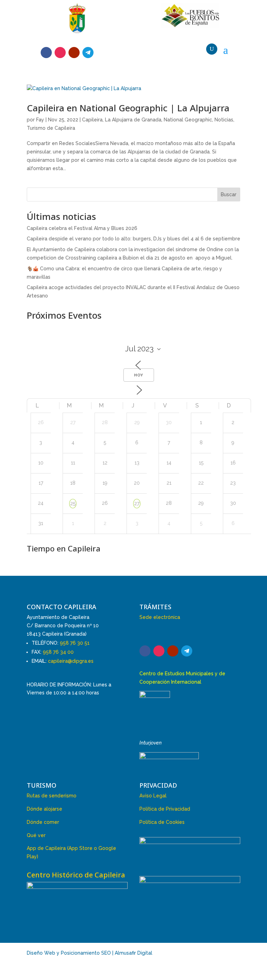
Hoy (138, 375)
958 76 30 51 (75, 643)
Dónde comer (43, 822)
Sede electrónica (159, 617)
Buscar (228, 194)
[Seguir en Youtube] (74, 52)
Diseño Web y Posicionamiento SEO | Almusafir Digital (89, 953)
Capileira (92, 119)
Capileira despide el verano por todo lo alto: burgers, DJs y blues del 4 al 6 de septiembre (133, 238)
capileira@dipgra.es (71, 661)
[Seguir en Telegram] (88, 52)
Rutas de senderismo (51, 795)
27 (136, 503)
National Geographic (188, 119)
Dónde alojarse (44, 809)
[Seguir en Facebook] (46, 52)
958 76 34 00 (58, 652)
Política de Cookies (162, 822)
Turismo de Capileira (51, 128)
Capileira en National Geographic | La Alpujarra (128, 108)
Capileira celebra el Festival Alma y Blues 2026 (82, 228)
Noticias (224, 119)
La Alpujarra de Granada (133, 119)
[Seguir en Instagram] (60, 52)
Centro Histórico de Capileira (76, 875)
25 (72, 503)
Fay (40, 119)
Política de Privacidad (164, 809)
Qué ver (36, 835)
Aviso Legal (153, 795)
